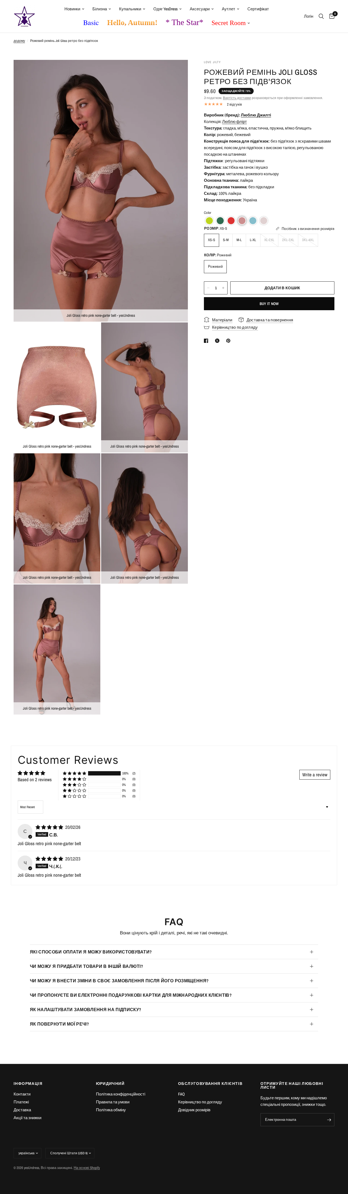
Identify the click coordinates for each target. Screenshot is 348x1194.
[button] (209, 221)
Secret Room (229, 22)
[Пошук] (321, 16)
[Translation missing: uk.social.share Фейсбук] (207, 340)
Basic (91, 22)
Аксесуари (200, 9)
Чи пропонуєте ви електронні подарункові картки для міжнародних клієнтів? (131, 995)
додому (19, 41)
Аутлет (228, 9)
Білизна (99, 9)
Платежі (21, 1102)
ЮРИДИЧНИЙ (110, 1083)
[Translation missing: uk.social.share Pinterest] (229, 340)
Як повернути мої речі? (59, 1024)
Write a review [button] (314, 774)
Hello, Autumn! (132, 22)
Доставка (22, 1110)
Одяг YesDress (165, 9)
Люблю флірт (234, 121)
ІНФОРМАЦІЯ (28, 1083)
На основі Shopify (87, 1167)
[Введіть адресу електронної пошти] (329, 1119)
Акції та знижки (27, 1118)
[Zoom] (176, 71)
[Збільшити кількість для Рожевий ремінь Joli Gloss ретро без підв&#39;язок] (223, 288)
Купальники (130, 9)
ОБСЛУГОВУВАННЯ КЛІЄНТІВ (210, 1083)
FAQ (181, 1094)
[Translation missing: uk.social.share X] (218, 340)
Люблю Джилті (256, 115)
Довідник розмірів (194, 1110)
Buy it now (269, 303)
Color (207, 212)
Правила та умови (112, 1102)
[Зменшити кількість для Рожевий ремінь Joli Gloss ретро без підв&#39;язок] (208, 288)
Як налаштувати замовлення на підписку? (85, 1010)
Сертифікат (258, 9)
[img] (50, 827)
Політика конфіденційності (120, 1094)
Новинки (72, 9)
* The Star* (184, 22)
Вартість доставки (237, 98)
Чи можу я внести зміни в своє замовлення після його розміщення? (119, 981)
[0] (330, 16)
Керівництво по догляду (200, 1102)
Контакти (22, 1094)
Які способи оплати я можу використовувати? (91, 952)
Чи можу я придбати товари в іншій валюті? (86, 966)
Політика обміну (111, 1110)
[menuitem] (74, 9)
